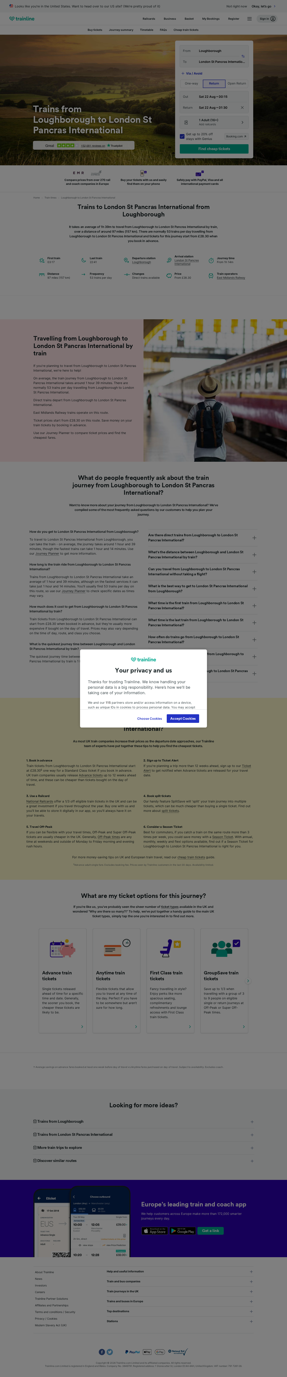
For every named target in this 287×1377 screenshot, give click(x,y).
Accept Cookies (183, 718)
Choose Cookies (149, 719)
